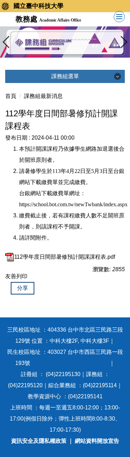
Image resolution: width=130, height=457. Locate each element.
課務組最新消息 (43, 96)
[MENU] (119, 16)
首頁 (10, 96)
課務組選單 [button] (65, 76)
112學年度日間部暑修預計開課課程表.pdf (64, 257)
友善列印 (16, 276)
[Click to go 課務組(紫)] (65, 42)
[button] (8, 42)
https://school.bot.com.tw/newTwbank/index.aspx (73, 204)
